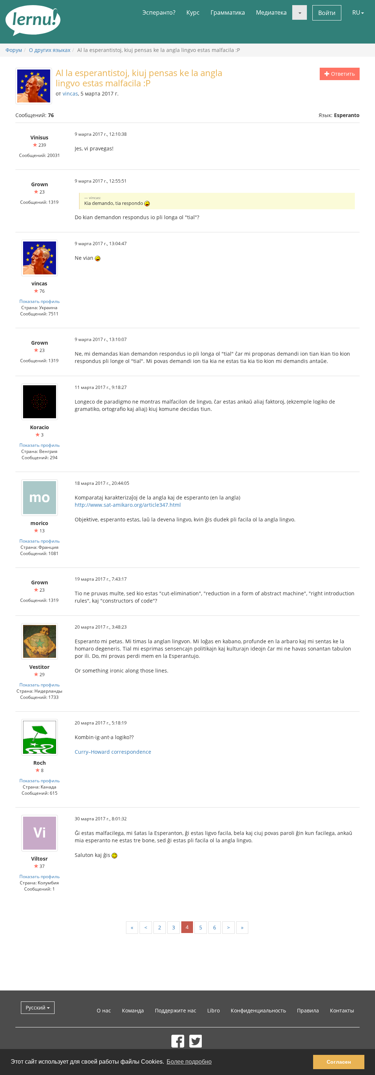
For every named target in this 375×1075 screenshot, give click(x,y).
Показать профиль (39, 301)
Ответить (342, 73)
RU (356, 12)
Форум (13, 49)
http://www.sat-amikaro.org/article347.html (128, 504)
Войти (326, 13)
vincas (70, 93)
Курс (193, 12)
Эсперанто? (158, 12)
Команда (133, 1010)
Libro (213, 1010)
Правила (308, 1010)
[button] (299, 12)
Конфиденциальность (258, 1010)
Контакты (342, 1010)
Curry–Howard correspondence (113, 751)
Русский (36, 1007)
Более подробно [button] (189, 1062)
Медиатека (271, 12)
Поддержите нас (175, 1010)
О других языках (49, 49)
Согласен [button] (339, 1062)
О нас (104, 1010)
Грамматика (228, 12)
